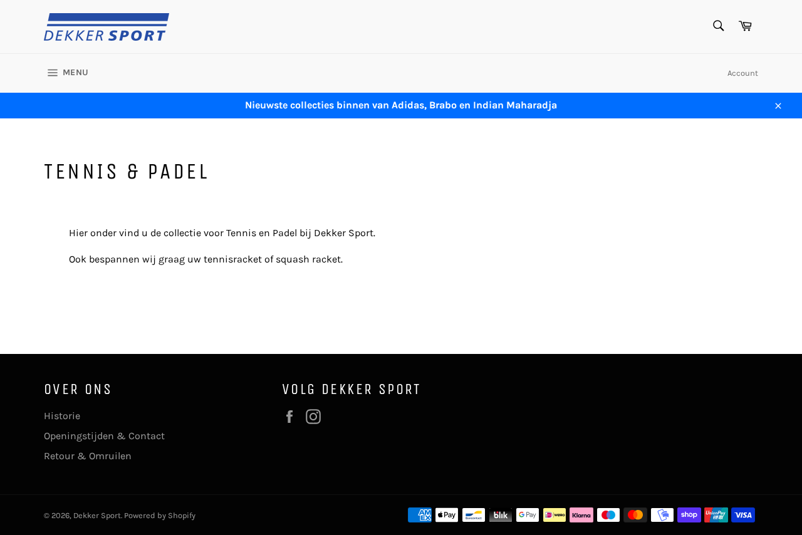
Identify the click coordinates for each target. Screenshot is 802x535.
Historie (62, 416)
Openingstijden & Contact (104, 436)
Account (742, 73)
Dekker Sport (97, 515)
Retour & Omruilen (88, 456)
